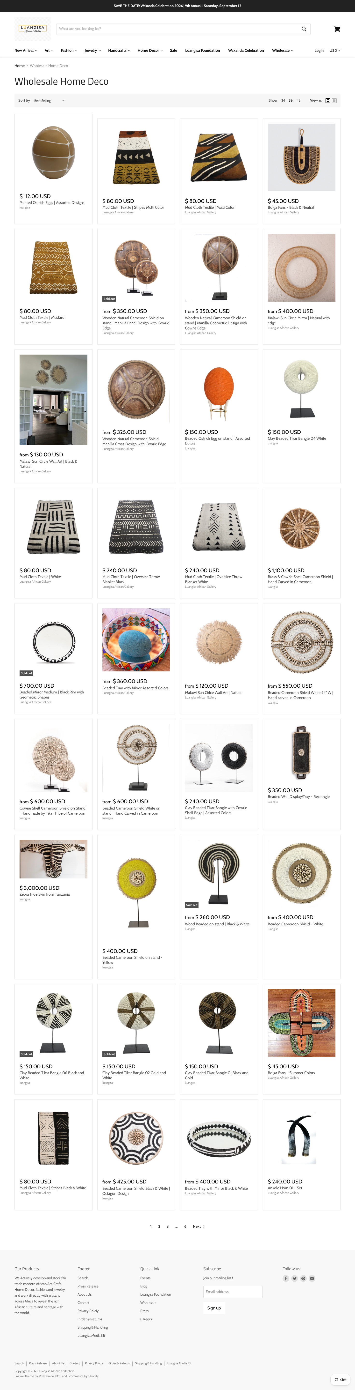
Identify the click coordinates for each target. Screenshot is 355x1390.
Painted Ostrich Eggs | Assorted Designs (52, 202)
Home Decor (149, 50)
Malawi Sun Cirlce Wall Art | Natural (213, 692)
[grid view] (328, 100)
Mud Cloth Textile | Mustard (42, 317)
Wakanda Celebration (246, 50)
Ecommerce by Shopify (83, 1376)
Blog (143, 1286)
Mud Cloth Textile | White (40, 576)
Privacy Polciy (88, 1311)
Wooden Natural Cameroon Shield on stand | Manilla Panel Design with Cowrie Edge (135, 323)
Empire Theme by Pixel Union (34, 1376)
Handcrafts (118, 50)
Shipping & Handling (93, 1327)
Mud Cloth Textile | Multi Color (209, 207)
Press (144, 1311)
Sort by (24, 100)
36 (291, 100)
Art (48, 50)
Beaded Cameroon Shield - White (295, 924)
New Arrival (24, 50)
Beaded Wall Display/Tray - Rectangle (299, 796)
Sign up (214, 1308)
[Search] (304, 29)
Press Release (88, 1286)
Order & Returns (90, 1319)
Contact (83, 1303)
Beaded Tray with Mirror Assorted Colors (135, 688)
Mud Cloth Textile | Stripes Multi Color (133, 207)
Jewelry (91, 50)
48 (298, 100)
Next (197, 1226)
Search (83, 1278)
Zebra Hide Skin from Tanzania (45, 894)
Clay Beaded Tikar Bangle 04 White (297, 438)
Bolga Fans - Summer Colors (291, 1072)
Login (319, 50)
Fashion (68, 50)
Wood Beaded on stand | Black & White (217, 924)
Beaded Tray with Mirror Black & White (216, 1188)
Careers (146, 1319)
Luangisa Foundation (202, 50)
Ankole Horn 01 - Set (285, 1188)
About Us (85, 1294)
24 (283, 100)
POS (58, 1376)
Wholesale (281, 50)
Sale (173, 50)
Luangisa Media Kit (91, 1335)
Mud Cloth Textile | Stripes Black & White (53, 1188)
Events (145, 1278)
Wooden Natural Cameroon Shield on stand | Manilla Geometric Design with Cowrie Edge (216, 323)
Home (19, 66)
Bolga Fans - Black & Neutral (291, 207)
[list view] (334, 100)
